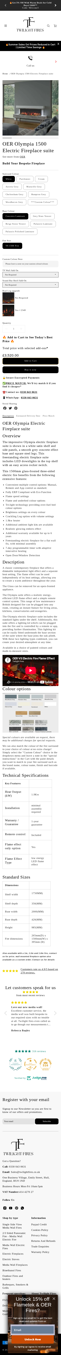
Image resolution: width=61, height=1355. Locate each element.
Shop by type (10, 1218)
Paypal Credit (39, 1224)
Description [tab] (8, 416)
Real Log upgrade (11, 291)
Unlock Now (33, 1339)
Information (38, 1218)
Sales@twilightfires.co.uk (25, 1172)
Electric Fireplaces (13, 1253)
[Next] (55, 5)
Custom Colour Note (13, 259)
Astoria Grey (12, 187)
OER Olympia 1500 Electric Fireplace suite (32, 74)
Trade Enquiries (40, 1246)
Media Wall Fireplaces (15, 1265)
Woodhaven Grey (14, 202)
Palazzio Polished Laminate (20, 232)
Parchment (25, 179)
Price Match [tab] (49, 416)
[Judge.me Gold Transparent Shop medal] (30, 1064)
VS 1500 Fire (12, 246)
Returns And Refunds (43, 1241)
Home (5, 74)
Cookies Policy (39, 1230)
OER (22, 156)
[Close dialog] (54, 1298)
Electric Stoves (11, 1259)
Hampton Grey (38, 194)
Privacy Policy (39, 1235)
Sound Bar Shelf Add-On (15, 281)
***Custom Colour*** (42, 202)
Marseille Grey (34, 187)
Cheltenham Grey (14, 194)
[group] (30, 5)
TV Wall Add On (10, 270)
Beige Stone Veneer (16, 224)
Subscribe (47, 1121)
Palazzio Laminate (43, 224)
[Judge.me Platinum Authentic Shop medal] (15, 1064)
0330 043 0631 (17, 1166)
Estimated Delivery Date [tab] (28, 416)
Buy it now (30, 370)
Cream (41, 179)
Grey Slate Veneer (42, 216)
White (9, 179)
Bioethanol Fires (12, 1270)
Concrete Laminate (15, 216)
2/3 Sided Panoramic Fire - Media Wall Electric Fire (14, 1236)
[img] (31, 992)
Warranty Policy (40, 1252)
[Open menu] (6, 26)
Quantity (7, 323)
